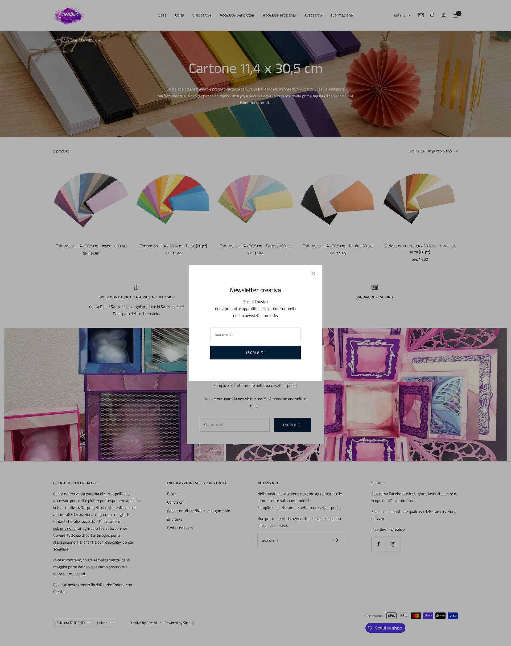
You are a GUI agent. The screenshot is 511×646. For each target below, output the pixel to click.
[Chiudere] (314, 273)
